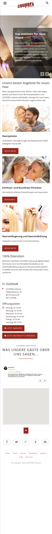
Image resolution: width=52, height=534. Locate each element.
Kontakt (29, 457)
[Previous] (42, 74)
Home (7, 453)
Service (43, 453)
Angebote (33, 453)
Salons (23, 453)
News (15, 453)
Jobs (21, 457)
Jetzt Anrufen (14, 328)
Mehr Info (10, 199)
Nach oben (26, 431)
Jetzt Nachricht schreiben (21, 336)
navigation (5, 3)
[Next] (47, 74)
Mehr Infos (10, 151)
